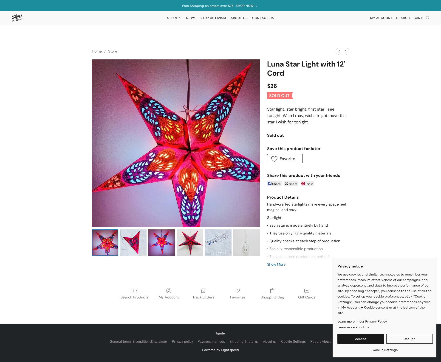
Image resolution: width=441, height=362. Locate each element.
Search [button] (403, 18)
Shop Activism (213, 18)
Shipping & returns (243, 342)
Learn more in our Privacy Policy (362, 321)
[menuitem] (339, 51)
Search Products (134, 297)
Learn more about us (353, 327)
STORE (173, 18)
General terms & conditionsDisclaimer (138, 342)
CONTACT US (263, 18)
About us (270, 342)
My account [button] (381, 18)
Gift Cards (306, 297)
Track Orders (203, 297)
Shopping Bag (272, 297)
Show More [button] (276, 264)
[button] (17, 17)
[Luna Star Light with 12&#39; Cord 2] (161, 242)
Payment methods (211, 342)
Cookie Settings (293, 342)
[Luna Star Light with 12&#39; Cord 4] (218, 242)
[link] (247, 5)
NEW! (190, 18)
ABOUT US (239, 18)
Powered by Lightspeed (220, 350)
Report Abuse (320, 342)
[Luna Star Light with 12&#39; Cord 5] (246, 242)
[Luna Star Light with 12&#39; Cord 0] (105, 242)
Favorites (238, 297)
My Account (169, 297)
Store (112, 51)
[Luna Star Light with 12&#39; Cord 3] (190, 242)
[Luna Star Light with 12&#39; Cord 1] (133, 242)
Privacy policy (182, 342)
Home (97, 51)
